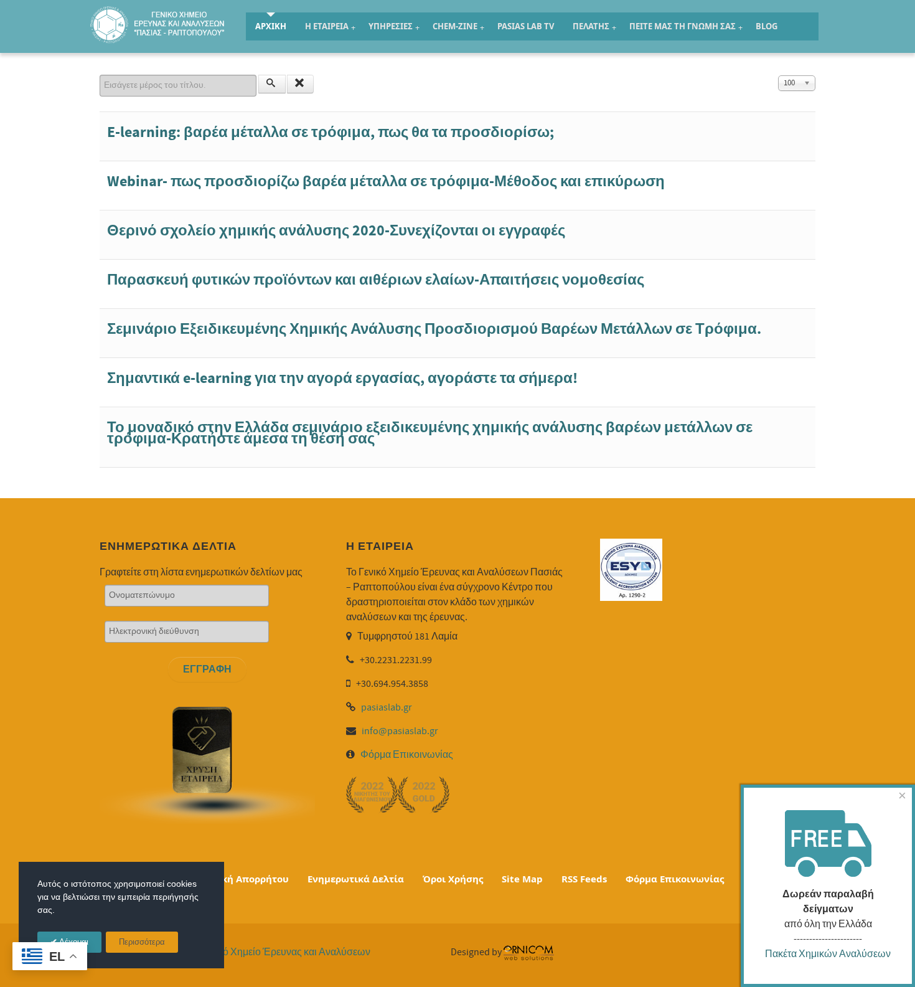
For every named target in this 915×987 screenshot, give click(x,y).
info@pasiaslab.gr (400, 731)
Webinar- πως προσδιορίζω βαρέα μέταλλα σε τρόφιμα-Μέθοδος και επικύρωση (386, 181)
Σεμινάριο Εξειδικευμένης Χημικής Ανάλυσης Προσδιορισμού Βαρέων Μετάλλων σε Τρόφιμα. (434, 329)
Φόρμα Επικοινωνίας (406, 754)
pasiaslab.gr (386, 707)
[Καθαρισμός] (300, 84)
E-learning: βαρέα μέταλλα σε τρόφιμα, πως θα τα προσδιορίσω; (330, 132)
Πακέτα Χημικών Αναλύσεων (828, 954)
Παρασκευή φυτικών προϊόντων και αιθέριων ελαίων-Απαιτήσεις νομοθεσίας (375, 280)
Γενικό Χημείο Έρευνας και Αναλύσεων (285, 952)
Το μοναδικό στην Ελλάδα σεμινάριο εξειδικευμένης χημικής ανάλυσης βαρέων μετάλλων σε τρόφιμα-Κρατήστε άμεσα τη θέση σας (430, 433)
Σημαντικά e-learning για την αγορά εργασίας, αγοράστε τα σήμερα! (342, 378)
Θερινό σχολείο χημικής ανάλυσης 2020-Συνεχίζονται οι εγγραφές (336, 230)
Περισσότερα (142, 942)
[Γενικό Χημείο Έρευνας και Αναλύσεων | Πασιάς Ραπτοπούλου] (158, 24)
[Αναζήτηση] (272, 84)
